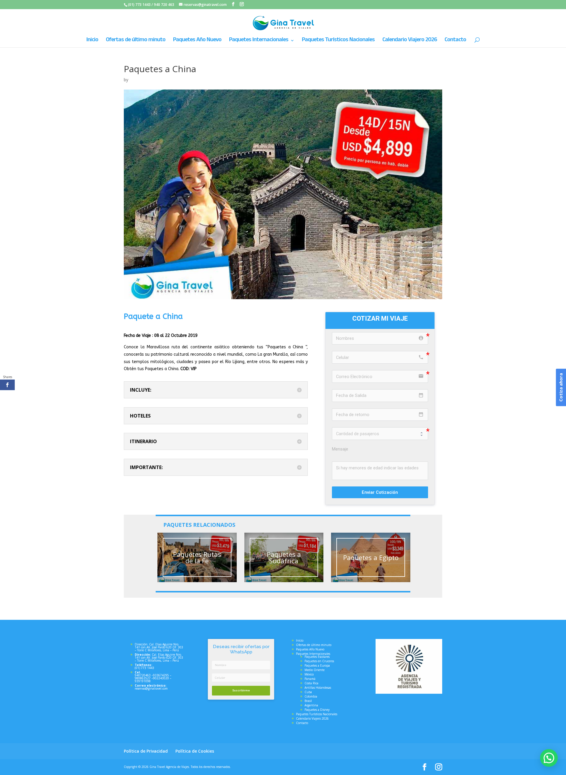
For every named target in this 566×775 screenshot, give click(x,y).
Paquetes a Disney (317, 710)
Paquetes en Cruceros (319, 661)
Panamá (310, 679)
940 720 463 (164, 4)
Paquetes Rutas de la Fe (197, 557)
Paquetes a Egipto (371, 557)
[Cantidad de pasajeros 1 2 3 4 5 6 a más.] (380, 433)
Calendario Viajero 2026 (409, 41)
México (309, 674)
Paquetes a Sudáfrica (284, 557)
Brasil (308, 701)
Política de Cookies (194, 751)
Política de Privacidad (146, 751)
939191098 (143, 681)
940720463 (143, 675)
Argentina (311, 705)
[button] (549, 758)
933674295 (161, 675)
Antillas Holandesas (318, 687)
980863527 (143, 678)
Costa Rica (311, 683)
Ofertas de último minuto (135, 41)
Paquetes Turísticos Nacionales (338, 41)
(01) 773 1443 (139, 4)
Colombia (311, 696)
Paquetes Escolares (317, 657)
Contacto (455, 41)
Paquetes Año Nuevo (197, 41)
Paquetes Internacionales (258, 41)
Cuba (308, 692)
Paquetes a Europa (317, 665)
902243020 (161, 678)
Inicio (92, 41)
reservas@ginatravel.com (151, 688)
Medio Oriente (315, 670)
